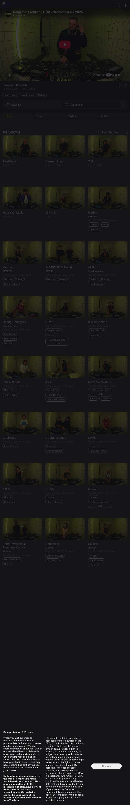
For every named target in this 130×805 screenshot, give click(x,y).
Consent (106, 766)
